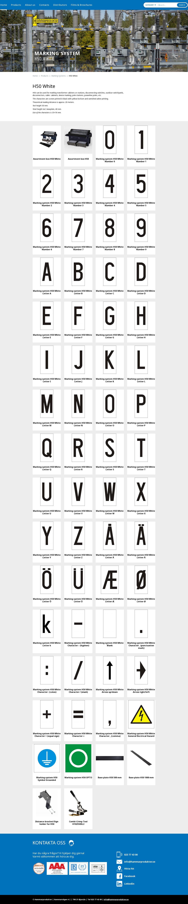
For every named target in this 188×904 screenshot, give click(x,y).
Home (3, 4)
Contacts (44, 4)
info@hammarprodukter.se (139, 861)
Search (182, 5)
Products (16, 4)
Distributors (60, 4)
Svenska (149, 15)
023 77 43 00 (131, 854)
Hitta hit (129, 868)
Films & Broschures (81, 4)
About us (30, 4)
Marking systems (58, 76)
